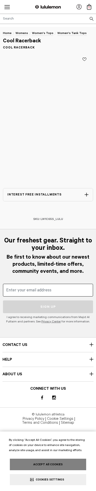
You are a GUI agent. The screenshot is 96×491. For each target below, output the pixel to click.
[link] (79, 7)
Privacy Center (51, 321)
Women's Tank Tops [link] (72, 33)
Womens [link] (22, 33)
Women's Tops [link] (42, 33)
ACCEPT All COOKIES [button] (48, 464)
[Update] (84, 59)
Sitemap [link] (67, 423)
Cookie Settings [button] (60, 419)
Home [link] (7, 33)
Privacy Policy (33, 419)
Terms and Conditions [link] (40, 423)
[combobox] (48, 19)
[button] (7, 7)
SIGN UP (48, 307)
